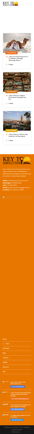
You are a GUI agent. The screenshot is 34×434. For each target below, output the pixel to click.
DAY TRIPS (6, 348)
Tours (7, 344)
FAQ (4, 372)
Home (5, 339)
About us (6, 367)
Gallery (5, 362)
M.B (20, 430)
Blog (4, 353)
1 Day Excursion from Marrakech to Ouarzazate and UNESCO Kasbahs (21, 394)
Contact (5, 358)
